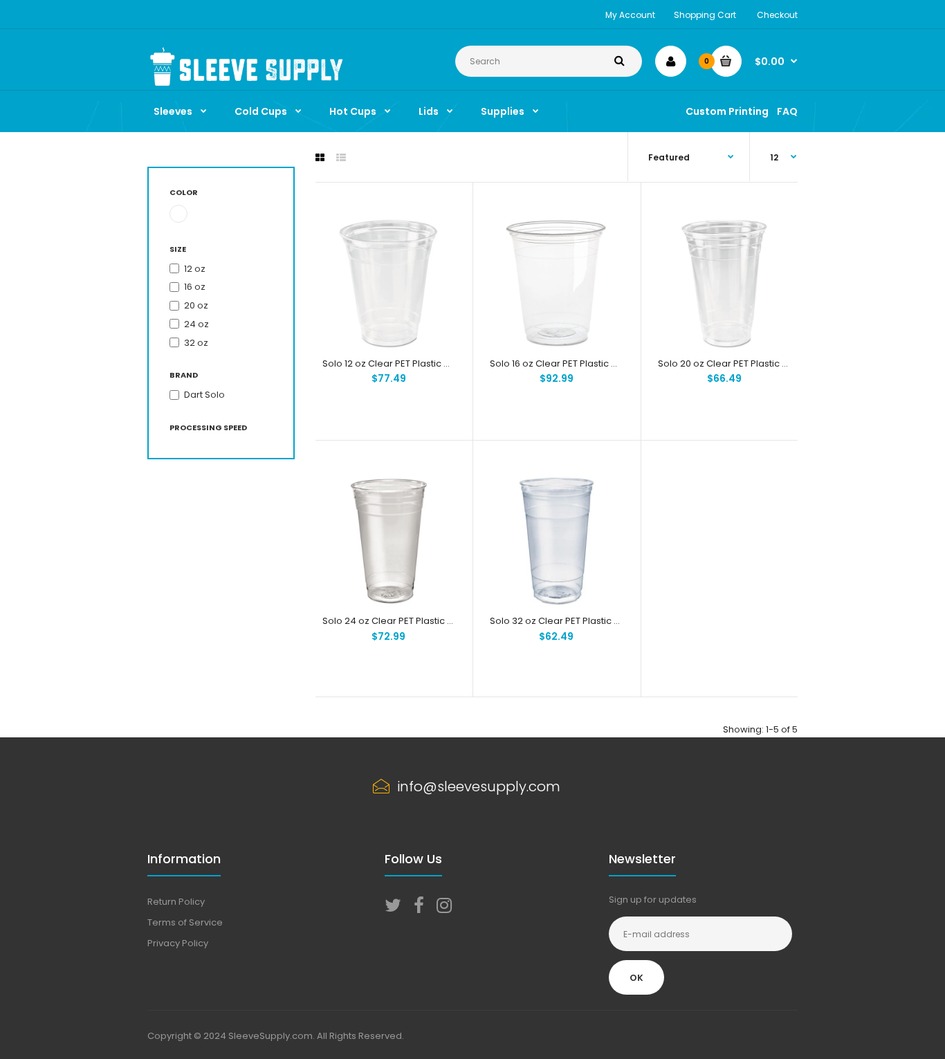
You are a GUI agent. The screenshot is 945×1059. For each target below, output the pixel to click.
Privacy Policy (177, 943)
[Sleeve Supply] (248, 82)
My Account (630, 15)
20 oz (196, 305)
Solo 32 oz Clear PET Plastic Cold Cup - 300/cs (593, 620)
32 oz (196, 342)
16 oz (194, 286)
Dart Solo (204, 394)
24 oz (196, 324)
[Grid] (319, 157)
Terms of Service (185, 922)
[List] (341, 157)
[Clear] (178, 214)
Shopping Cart (705, 15)
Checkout (777, 15)
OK (636, 977)
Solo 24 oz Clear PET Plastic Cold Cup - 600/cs (425, 620)
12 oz (194, 268)
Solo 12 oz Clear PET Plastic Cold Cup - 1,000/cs (426, 363)
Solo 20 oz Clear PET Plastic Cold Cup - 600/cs (761, 363)
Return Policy (176, 901)
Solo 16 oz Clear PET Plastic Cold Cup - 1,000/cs (594, 363)
